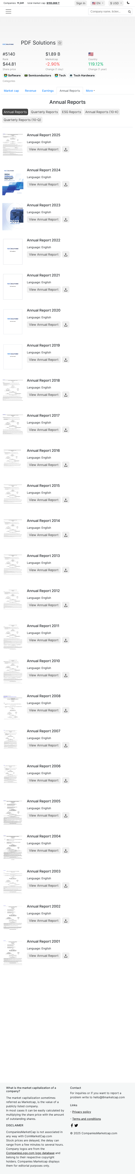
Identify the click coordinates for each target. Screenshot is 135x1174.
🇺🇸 (96, 3)
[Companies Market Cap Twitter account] (76, 1126)
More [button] (89, 90)
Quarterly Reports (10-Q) (22, 120)
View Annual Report (44, 149)
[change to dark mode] (128, 3)
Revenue (30, 90)
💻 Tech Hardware (82, 75)
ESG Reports (71, 112)
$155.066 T (53, 3)
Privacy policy (81, 1112)
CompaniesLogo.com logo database (30, 1153)
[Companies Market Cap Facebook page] (72, 1126)
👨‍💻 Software (12, 75)
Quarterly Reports (44, 112)
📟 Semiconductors (37, 75)
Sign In (80, 3)
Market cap (11, 90)
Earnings (48, 90)
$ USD (115, 3)
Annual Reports (70, 90)
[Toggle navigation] (8, 11)
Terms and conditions (86, 1119)
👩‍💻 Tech (60, 75)
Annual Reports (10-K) (101, 112)
